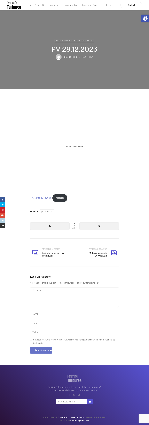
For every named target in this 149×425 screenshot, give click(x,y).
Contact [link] (131, 5)
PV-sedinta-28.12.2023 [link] (40, 198)
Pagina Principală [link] (36, 5)
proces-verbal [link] (47, 211)
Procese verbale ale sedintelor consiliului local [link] (74, 41)
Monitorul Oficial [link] (89, 5)
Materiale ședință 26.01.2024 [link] (98, 254)
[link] (145, 18)
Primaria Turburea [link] (71, 57)
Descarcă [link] (59, 198)
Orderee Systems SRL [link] (79, 420)
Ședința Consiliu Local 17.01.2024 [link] (53, 254)
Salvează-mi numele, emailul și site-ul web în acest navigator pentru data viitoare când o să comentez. (74, 341)
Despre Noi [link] (54, 5)
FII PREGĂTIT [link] (108, 5)
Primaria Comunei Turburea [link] (72, 417)
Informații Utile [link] (70, 5)
